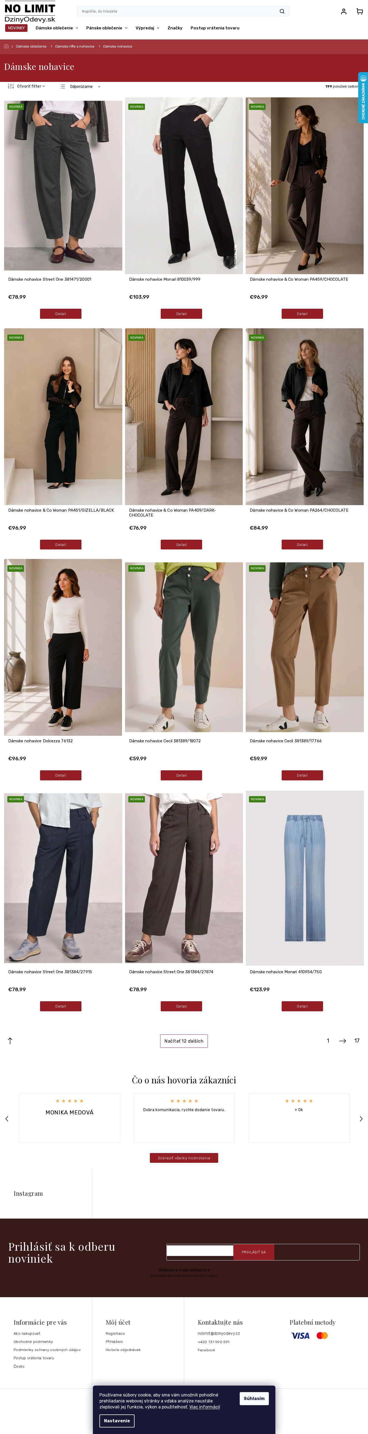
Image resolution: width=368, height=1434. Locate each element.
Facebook (206, 1350)
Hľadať (282, 12)
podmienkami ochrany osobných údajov (184, 1276)
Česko (19, 1366)
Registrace (115, 1333)
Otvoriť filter (29, 86)
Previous (7, 1118)
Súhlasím (254, 1398)
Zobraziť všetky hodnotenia (184, 1158)
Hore (10, 1041)
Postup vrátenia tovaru (34, 1358)
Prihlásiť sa (254, 1252)
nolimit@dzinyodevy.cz (219, 1333)
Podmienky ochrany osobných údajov (47, 1350)
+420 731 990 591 (214, 1342)
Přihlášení (114, 1341)
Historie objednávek (123, 1350)
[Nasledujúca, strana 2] (343, 1041)
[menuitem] (16, 28)
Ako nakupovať (27, 1333)
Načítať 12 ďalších (184, 1041)
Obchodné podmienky (33, 1341)
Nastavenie (117, 1420)
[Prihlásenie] (344, 11)
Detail (60, 313)
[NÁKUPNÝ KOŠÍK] (358, 11)
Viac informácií (204, 1407)
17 (357, 1041)
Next (362, 1118)
